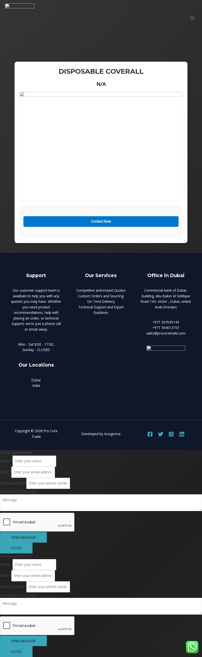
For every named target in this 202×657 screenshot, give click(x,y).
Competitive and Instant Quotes (101, 290)
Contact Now (101, 221)
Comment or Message (19, 491)
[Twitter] (160, 434)
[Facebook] (150, 434)
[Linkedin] (182, 434)
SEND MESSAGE (23, 537)
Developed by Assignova (101, 433)
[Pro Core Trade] (19, 18)
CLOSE (16, 548)
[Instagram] (171, 434)
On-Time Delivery (101, 301)
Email (5, 472)
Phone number (13, 483)
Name (6, 461)
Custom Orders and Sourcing (101, 296)
